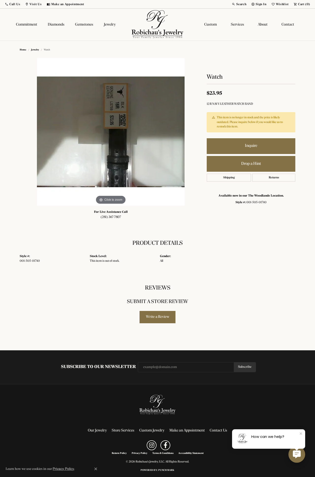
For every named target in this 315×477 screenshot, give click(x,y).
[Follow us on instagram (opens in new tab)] (152, 445)
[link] (65, 4)
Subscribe (245, 367)
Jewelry (110, 25)
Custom (210, 25)
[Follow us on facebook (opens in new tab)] (165, 445)
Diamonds (56, 25)
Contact (288, 25)
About (263, 25)
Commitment (26, 25)
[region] (111, 132)
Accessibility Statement (191, 453)
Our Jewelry (97, 430)
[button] (12, 4)
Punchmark (166, 470)
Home (23, 49)
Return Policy (119, 453)
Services (237, 25)
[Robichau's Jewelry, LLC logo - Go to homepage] (157, 25)
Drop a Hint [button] (251, 164)
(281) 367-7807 (111, 217)
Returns (274, 177)
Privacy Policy (139, 453)
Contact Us (218, 430)
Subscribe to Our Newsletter (98, 367)
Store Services (123, 430)
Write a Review (157, 317)
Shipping (229, 177)
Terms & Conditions (162, 453)
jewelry (35, 49)
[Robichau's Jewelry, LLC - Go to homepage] (157, 405)
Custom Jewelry (151, 430)
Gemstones (84, 25)
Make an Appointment (187, 430)
